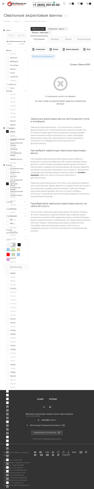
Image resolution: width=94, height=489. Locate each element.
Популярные (39, 39)
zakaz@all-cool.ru (48, 420)
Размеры (55, 39)
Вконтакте (44, 407)
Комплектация (84, 39)
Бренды (53, 399)
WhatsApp (50, 407)
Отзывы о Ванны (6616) (80, 64)
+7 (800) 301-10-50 (46, 5)
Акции (40, 399)
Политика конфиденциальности (47, 439)
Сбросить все (38, 29)
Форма (68, 39)
